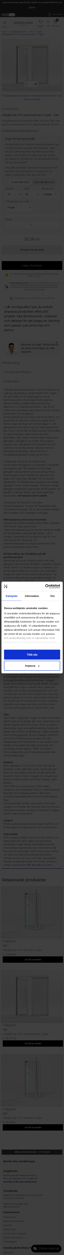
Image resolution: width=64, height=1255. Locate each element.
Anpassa (30, 665)
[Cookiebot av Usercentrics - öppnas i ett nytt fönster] (45, 586)
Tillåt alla (32, 654)
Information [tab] (32, 595)
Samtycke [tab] (11, 595)
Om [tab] (52, 595)
